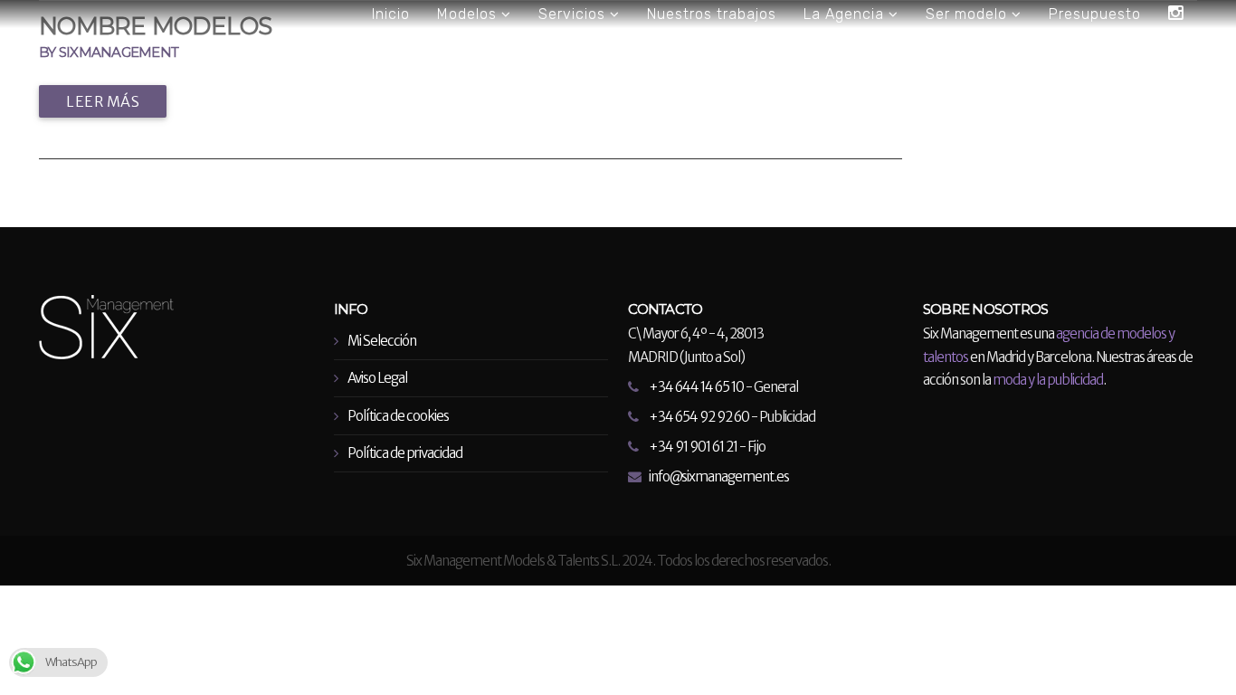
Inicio (391, 14)
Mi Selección (381, 340)
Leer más (102, 101)
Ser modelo (969, 14)
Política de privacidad (404, 453)
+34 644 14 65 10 (696, 386)
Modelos (469, 14)
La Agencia (846, 14)
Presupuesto (1095, 14)
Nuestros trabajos (711, 14)
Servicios (574, 14)
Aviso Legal (377, 377)
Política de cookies (398, 415)
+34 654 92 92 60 (699, 416)
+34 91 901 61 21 (693, 446)
